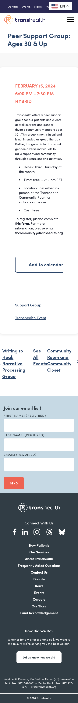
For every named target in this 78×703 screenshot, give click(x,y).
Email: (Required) (20, 454)
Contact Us (39, 572)
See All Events (40, 357)
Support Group (28, 305)
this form (22, 223)
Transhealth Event (30, 317)
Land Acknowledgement (39, 613)
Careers (39, 599)
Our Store (39, 606)
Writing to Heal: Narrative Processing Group (13, 363)
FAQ (48, 6)
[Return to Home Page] (24, 19)
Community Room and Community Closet (59, 360)
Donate (13, 6)
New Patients (39, 545)
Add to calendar (46, 265)
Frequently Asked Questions (39, 565)
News (38, 6)
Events (26, 6)
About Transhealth (39, 559)
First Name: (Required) (25, 415)
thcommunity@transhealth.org (39, 233)
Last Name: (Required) (24, 435)
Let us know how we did (39, 657)
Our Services (39, 552)
